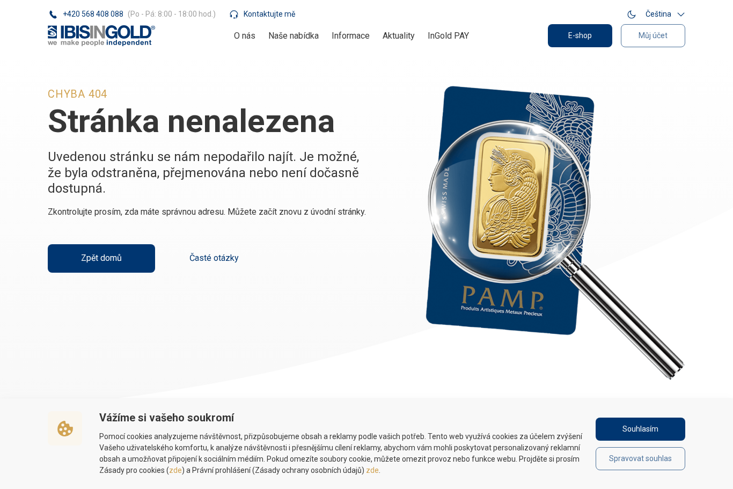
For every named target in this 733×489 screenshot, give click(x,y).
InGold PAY (448, 36)
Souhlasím (640, 429)
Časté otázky (214, 258)
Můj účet (653, 35)
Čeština (658, 14)
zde (175, 470)
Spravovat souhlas (640, 458)
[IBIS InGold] (101, 35)
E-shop (580, 35)
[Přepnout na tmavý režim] (631, 14)
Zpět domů (101, 258)
